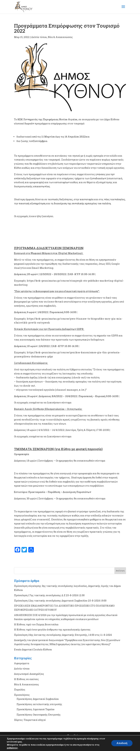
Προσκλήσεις (22, 694)
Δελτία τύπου (39, 37)
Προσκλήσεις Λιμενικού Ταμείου (35, 709)
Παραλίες (19, 689)
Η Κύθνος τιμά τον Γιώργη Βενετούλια (36, 624)
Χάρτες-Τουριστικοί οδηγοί (30, 720)
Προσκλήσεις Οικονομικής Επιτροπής (39, 714)
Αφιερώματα (21, 663)
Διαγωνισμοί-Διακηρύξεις (29, 673)
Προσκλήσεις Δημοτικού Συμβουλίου (38, 699)
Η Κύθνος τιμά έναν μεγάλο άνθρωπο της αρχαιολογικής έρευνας (52, 629)
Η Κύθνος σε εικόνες (26, 679)
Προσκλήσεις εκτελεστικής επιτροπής (39, 704)
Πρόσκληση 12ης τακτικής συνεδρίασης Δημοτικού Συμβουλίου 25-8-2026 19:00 (60, 600)
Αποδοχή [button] (121, 743)
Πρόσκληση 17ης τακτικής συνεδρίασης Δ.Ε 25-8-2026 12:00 (49, 595)
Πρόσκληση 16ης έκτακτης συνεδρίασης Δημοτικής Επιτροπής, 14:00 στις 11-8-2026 (63, 634)
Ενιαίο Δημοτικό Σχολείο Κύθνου (33, 649)
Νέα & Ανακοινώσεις (60, 37)
